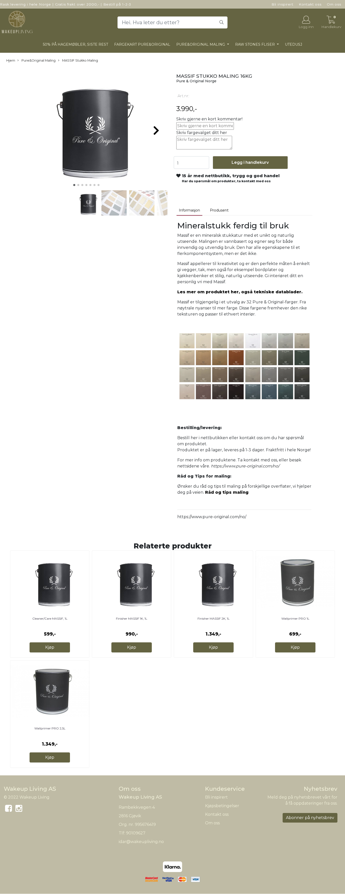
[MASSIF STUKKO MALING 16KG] (86, 128)
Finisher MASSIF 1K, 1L (131, 618)
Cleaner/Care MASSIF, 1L (49, 618)
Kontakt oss (310, 4)
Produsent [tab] (219, 210)
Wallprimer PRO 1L (295, 618)
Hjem (10, 60)
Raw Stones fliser (255, 44)
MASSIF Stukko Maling (79, 60)
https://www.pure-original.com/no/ (211, 516)
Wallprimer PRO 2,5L (49, 728)
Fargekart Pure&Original (142, 44)
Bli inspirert (282, 4)
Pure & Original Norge (196, 81)
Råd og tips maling (227, 492)
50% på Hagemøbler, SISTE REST (75, 44)
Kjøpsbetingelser (222, 805)
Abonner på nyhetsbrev (310, 817)
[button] (74, 185)
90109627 (135, 833)
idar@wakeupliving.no (141, 841)
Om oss (334, 4)
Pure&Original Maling (201, 44)
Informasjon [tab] (189, 210)
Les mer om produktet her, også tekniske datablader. (240, 292)
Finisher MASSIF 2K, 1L (214, 618)
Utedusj (293, 44)
